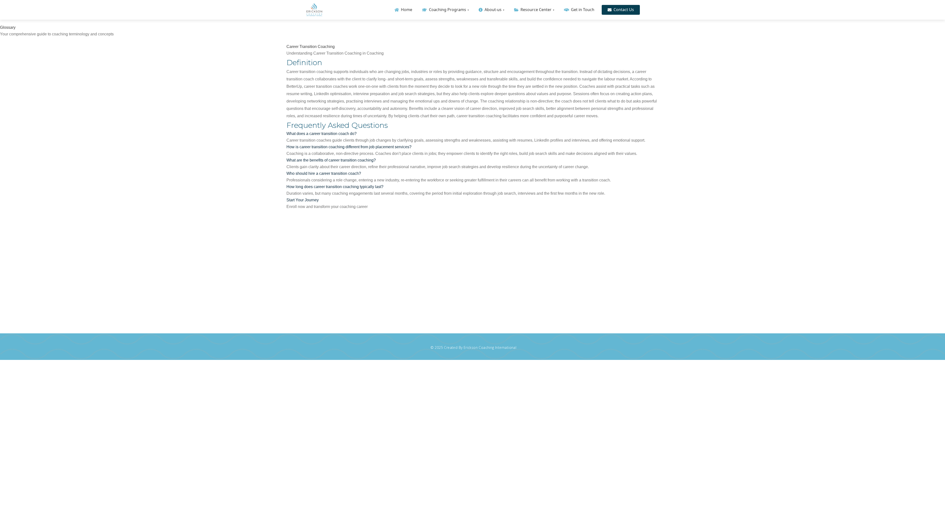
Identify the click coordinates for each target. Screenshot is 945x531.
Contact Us (624, 9)
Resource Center (535, 9)
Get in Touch (582, 9)
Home (406, 9)
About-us (493, 9)
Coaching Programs (447, 9)
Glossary (455, 40)
